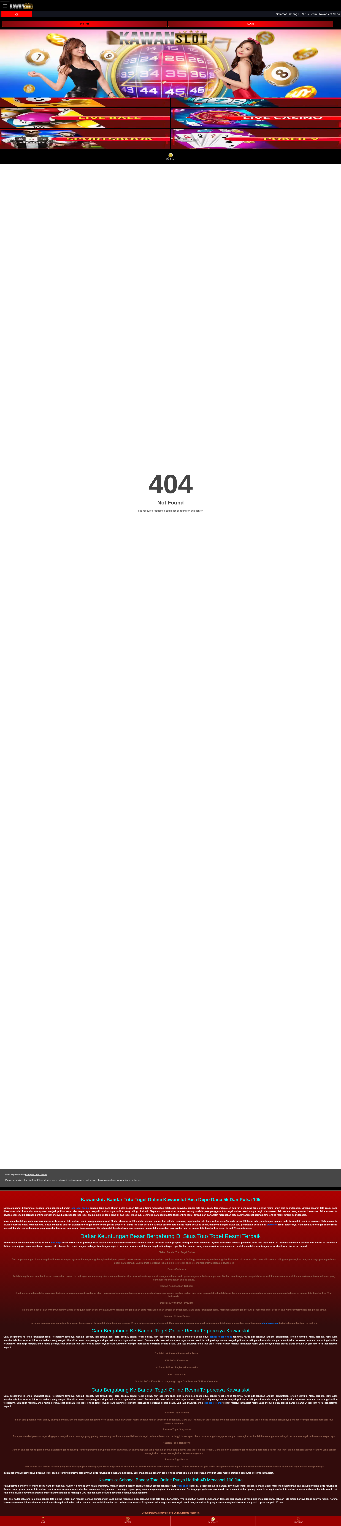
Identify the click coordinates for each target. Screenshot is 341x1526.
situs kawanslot (269, 1323)
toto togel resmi (212, 1402)
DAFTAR (84, 24)
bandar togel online (221, 1336)
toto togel (56, 1242)
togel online (183, 1485)
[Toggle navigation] (5, 5)
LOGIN (250, 24)
